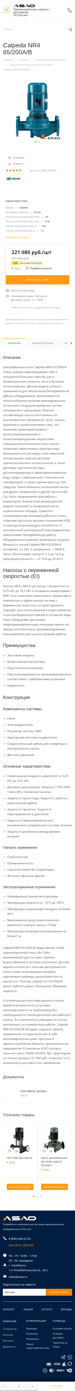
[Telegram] (63, 1357)
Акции (28, 1309)
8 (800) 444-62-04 (70, 10)
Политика (32, 1333)
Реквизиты (32, 1339)
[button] (36, 142)
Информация (36, 1321)
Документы (9, 1346)
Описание (14, 343)
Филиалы (31, 1328)
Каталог (9, 1309)
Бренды (66, 1309)
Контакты (8, 1340)
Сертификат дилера (33, 1091)
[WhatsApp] (70, 1357)
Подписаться (59, 1292)
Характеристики (42, 343)
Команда (8, 1334)
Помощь (59, 1321)
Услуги (47, 1309)
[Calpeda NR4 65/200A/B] (37, 110)
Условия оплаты (62, 1328)
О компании (10, 1328)
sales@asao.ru (18, 1277)
